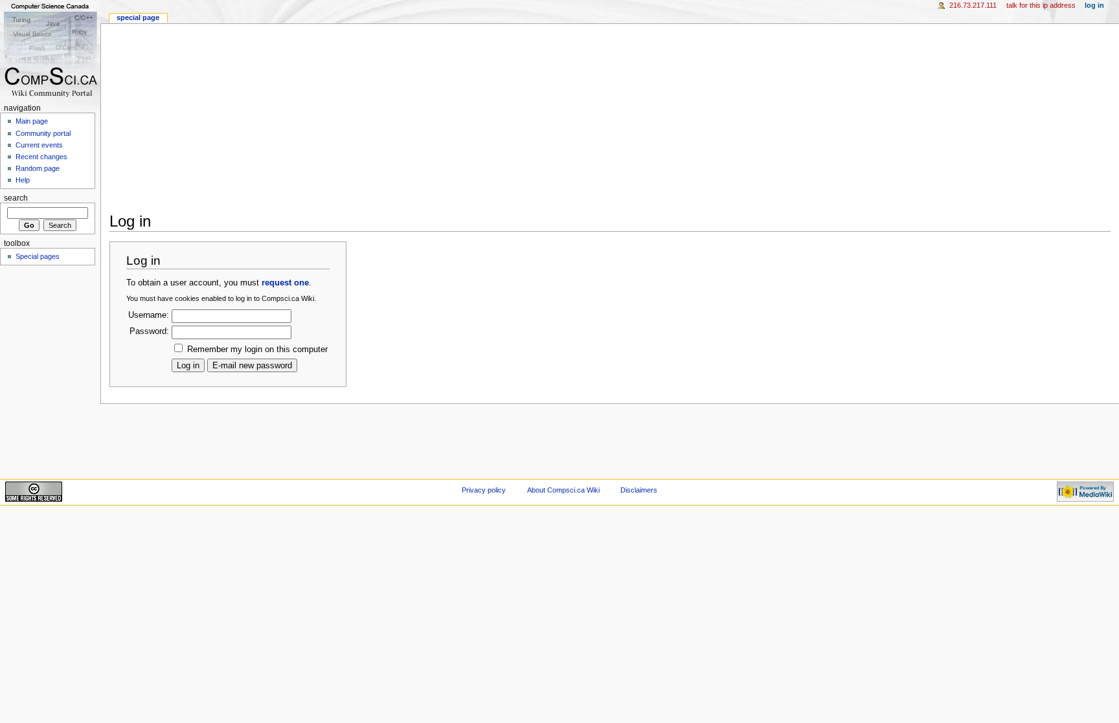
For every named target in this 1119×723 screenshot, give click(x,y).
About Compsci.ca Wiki (563, 490)
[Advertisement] (498, 114)
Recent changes (41, 157)
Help (23, 180)
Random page (38, 168)
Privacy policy (484, 490)
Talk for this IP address (1041, 5)
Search (16, 198)
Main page (32, 121)
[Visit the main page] (50, 50)
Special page (138, 17)
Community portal (43, 133)
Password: (149, 331)
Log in (1094, 5)
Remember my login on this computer (257, 349)
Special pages (38, 256)
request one (285, 282)
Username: (148, 315)
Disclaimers (638, 490)
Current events (39, 145)
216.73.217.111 (973, 5)
